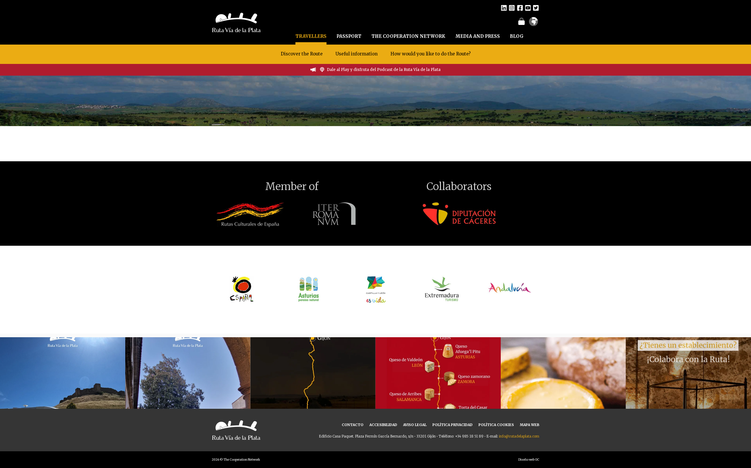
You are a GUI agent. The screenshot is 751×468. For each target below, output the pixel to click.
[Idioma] (533, 23)
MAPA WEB (529, 425)
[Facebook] (520, 7)
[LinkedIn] (504, 7)
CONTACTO (352, 425)
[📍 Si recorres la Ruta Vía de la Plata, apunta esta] (563, 399)
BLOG (517, 36)
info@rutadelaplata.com (519, 436)
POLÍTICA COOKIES (496, 425)
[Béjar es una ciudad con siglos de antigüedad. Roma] (188, 399)
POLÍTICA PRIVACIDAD (452, 425)
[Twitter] (536, 7)
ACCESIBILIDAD (383, 425)
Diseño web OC (528, 460)
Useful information (357, 54)
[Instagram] (512, 7)
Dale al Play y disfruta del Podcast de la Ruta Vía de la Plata (384, 69)
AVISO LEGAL (415, 425)
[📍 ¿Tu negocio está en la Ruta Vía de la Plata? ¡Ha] (688, 399)
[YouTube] (528, 7)
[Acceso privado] (521, 21)
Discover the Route (302, 54)
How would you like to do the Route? (430, 54)
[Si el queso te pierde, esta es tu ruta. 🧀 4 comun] (438, 399)
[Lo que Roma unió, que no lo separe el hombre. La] (313, 399)
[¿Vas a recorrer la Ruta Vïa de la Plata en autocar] (62, 399)
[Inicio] (236, 21)
